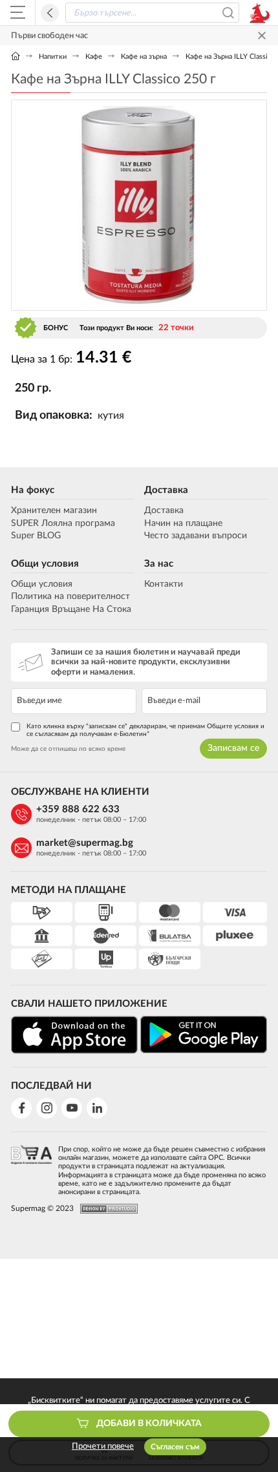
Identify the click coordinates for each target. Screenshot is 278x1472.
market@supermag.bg (84, 843)
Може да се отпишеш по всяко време (68, 749)
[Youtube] (71, 1108)
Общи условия (45, 564)
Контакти (163, 584)
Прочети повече (103, 1446)
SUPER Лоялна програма (63, 523)
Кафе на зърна (144, 56)
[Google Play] (203, 1034)
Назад (50, 13)
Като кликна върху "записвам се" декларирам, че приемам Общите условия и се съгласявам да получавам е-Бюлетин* (145, 730)
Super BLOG (36, 535)
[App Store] (74, 1035)
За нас (158, 564)
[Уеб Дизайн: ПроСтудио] (106, 1209)
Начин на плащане (183, 523)
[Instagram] (46, 1108)
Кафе (93, 56)
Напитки (53, 56)
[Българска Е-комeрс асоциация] (31, 1166)
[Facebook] (21, 1108)
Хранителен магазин (54, 510)
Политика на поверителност (70, 596)
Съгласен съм (175, 1447)
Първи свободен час (49, 36)
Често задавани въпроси (195, 535)
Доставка (166, 490)
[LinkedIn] (97, 1108)
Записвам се (233, 748)
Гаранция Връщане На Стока (71, 609)
